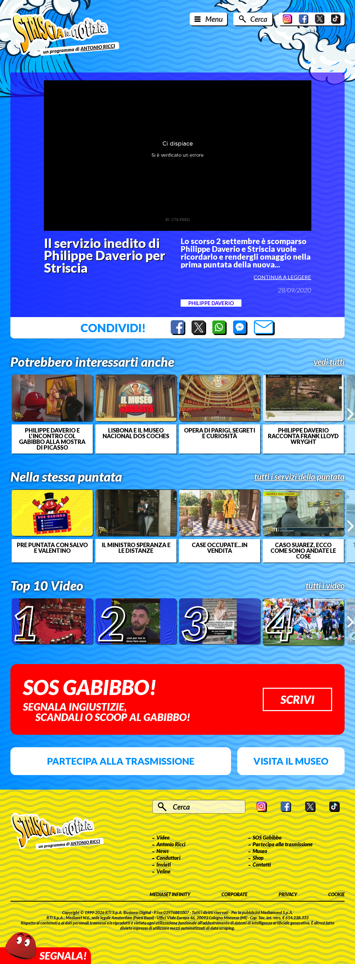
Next (350, 414)
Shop (258, 858)
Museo (260, 851)
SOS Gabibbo (267, 837)
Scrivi (297, 699)
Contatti (262, 864)
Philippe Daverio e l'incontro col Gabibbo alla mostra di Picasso (52, 439)
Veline (163, 871)
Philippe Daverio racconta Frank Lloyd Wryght (303, 436)
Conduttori (168, 858)
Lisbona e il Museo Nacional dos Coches (136, 433)
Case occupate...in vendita (219, 548)
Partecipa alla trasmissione (120, 761)
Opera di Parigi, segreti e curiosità (219, 433)
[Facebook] (303, 19)
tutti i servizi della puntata (299, 477)
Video (162, 837)
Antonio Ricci (170, 844)
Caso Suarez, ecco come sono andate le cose (303, 550)
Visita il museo (290, 761)
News (162, 851)
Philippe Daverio (211, 303)
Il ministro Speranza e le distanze (136, 548)
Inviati (163, 864)
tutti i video (325, 585)
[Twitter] (319, 19)
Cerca (258, 19)
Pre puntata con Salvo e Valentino (52, 548)
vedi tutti (329, 362)
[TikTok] (335, 19)
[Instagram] (287, 19)
